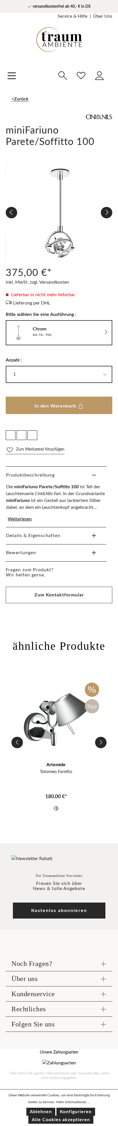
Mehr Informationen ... (73, 1102)
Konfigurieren (76, 1111)
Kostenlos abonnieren (59, 910)
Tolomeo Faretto (56, 771)
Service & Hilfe (72, 16)
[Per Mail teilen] (21, 435)
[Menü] (12, 75)
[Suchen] (63, 75)
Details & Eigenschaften (33, 535)
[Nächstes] (106, 212)
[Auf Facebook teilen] (10, 435)
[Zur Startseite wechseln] (59, 35)
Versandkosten (89, 1073)
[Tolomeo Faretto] (56, 718)
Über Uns (102, 16)
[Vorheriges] (11, 212)
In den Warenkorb (56, 406)
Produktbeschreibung (30, 475)
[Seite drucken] (32, 435)
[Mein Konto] (99, 75)
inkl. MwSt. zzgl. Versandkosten (37, 282)
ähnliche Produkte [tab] (59, 645)
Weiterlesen (20, 519)
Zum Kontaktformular (59, 595)
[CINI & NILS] (59, 119)
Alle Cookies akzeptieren (61, 1119)
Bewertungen (21, 552)
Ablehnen (41, 1111)
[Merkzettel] (81, 75)
